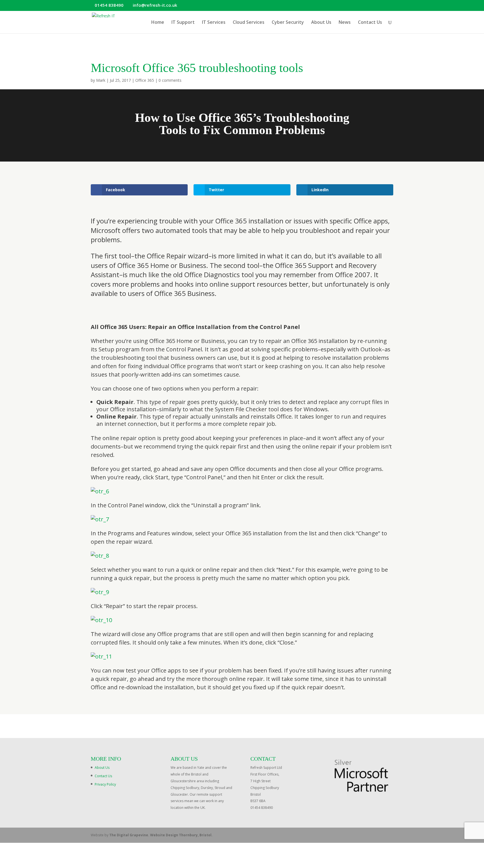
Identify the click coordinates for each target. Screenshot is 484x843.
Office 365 (144, 80)
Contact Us (370, 22)
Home (157, 22)
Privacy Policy (105, 784)
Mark (100, 80)
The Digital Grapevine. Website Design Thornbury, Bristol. (161, 835)
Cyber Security (288, 22)
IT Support (183, 22)
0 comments (170, 80)
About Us (321, 22)
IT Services (213, 22)
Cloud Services (248, 22)
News (345, 22)
